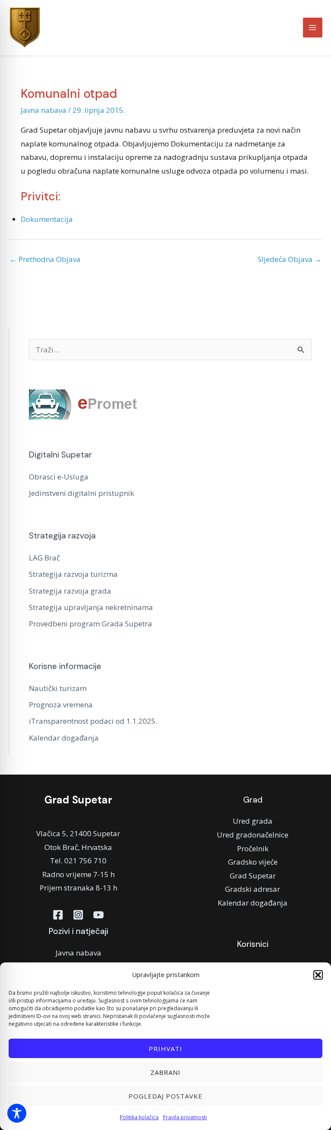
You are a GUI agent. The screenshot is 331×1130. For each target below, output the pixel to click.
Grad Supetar (253, 876)
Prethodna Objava (45, 259)
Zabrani (165, 1072)
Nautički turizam (58, 688)
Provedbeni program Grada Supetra (90, 624)
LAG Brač (44, 558)
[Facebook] (58, 914)
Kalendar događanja (64, 738)
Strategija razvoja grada (70, 591)
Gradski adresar (252, 889)
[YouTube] (98, 914)
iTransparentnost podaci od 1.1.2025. (93, 721)
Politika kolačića (139, 1117)
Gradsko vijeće (253, 862)
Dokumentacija (47, 219)
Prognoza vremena (61, 705)
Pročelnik (253, 848)
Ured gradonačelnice (252, 835)
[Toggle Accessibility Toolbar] (16, 1113)
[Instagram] (78, 914)
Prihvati (165, 1048)
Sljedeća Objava (290, 259)
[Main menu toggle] (313, 27)
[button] (318, 975)
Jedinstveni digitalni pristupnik (81, 493)
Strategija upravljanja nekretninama (91, 607)
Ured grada (252, 821)
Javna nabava (43, 110)
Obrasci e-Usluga (58, 477)
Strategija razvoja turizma (73, 574)
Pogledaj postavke (165, 1096)
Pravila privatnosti (185, 1117)
